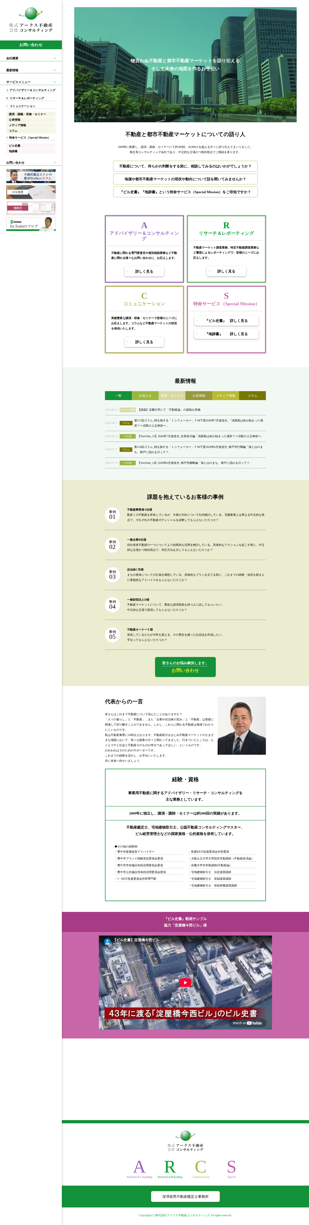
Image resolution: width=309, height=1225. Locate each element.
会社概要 (12, 58)
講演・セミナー (172, 395)
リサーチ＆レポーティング (25, 98)
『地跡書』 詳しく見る (226, 334)
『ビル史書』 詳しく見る (226, 321)
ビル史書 (14, 145)
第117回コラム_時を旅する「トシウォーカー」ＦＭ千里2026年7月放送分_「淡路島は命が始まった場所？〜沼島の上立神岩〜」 (198, 423)
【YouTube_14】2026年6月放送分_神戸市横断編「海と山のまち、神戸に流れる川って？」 (195, 462)
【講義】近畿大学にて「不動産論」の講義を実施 (169, 409)
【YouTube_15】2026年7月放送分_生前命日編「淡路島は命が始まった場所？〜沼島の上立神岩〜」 (201, 436)
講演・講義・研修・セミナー (27, 114)
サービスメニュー (18, 82)
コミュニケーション (21, 106)
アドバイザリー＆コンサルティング (31, 90)
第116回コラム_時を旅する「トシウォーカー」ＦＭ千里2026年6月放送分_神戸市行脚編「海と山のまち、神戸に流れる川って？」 (198, 449)
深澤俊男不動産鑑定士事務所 (185, 1197)
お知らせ (145, 395)
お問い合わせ (31, 45)
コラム (13, 130)
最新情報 (12, 70)
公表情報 (14, 119)
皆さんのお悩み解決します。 (185, 667)
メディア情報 (17, 125)
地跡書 (13, 151)
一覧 (118, 395)
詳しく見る (144, 271)
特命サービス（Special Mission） (28, 137)
